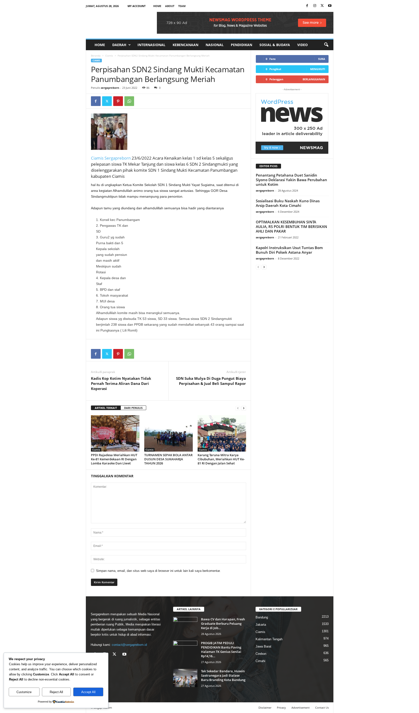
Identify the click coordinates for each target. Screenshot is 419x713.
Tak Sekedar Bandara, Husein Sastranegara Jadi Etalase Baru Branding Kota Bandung (223, 675)
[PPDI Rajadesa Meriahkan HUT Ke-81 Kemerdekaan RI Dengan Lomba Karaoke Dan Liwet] (115, 433)
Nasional (215, 44)
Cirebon (261, 654)
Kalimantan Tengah (269, 639)
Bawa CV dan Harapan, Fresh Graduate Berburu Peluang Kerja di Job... (223, 623)
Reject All (56, 692)
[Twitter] (107, 101)
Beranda (96, 55)
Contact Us (322, 707)
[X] (322, 5)
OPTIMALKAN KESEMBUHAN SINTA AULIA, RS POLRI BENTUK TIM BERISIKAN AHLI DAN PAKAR (291, 226)
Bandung (262, 617)
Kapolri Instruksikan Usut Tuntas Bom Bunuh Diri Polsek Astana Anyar (289, 250)
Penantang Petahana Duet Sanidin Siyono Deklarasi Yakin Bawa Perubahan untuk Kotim (291, 180)
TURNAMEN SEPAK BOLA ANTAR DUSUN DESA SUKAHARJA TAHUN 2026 (168, 459)
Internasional (151, 44)
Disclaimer (264, 707)
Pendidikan (241, 44)
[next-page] (243, 408)
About (169, 6)
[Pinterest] (118, 101)
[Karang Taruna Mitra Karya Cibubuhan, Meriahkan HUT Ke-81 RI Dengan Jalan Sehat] (222, 433)
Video (302, 44)
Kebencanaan (185, 44)
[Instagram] (315, 5)
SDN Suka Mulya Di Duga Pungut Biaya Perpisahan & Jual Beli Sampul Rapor (211, 381)
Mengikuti (317, 69)
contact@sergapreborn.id (129, 645)
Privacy (281, 707)
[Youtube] (330, 5)
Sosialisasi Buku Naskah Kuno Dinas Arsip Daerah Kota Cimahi (288, 203)
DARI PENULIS (133, 408)
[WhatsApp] (129, 101)
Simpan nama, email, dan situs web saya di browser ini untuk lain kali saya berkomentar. (158, 571)
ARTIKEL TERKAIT (106, 408)
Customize (24, 692)
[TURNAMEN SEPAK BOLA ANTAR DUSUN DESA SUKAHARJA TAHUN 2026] (168, 433)
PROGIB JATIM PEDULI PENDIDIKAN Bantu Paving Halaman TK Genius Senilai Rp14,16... (221, 649)
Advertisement (300, 707)
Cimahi (260, 661)
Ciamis (109, 55)
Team (181, 6)
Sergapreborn (118, 158)
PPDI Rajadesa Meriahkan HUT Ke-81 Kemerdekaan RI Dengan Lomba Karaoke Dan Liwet (114, 459)
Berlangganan (314, 79)
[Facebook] (307, 5)
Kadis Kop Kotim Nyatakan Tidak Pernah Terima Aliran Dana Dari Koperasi (121, 383)
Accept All (88, 692)
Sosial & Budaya (274, 44)
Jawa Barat (263, 646)
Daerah (119, 44)
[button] (326, 45)
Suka (321, 59)
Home (157, 6)
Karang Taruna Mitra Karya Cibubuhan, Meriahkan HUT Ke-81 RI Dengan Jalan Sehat (221, 459)
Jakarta (261, 624)
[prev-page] (237, 408)
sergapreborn (110, 87)
